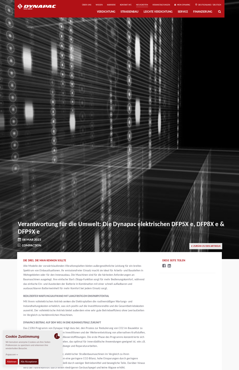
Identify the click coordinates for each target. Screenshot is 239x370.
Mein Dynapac (183, 5)
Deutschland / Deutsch (209, 5)
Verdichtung (106, 12)
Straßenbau (129, 12)
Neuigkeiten (142, 5)
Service (183, 12)
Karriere (111, 5)
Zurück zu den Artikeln (206, 246)
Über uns (86, 5)
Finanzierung (202, 12)
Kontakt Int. (126, 5)
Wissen (99, 5)
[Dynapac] (39, 7)
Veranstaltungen (161, 5)
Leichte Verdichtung (158, 12)
